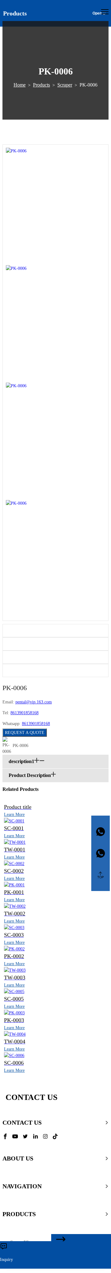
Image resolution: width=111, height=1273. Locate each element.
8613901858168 (24, 713)
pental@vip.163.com (33, 702)
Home (20, 84)
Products (41, 84)
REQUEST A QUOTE (24, 732)
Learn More (14, 814)
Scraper (64, 84)
